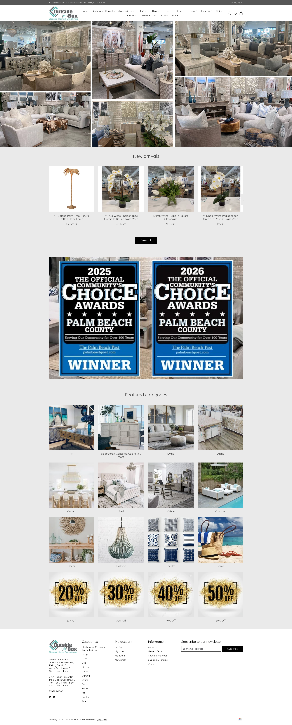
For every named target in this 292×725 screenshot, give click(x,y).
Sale (84, 701)
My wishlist (120, 659)
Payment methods (157, 655)
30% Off (121, 620)
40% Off (171, 620)
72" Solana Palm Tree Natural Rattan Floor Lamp (71, 217)
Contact (152, 664)
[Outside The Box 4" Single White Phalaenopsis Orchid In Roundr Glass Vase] (220, 189)
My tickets (120, 655)
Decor (71, 566)
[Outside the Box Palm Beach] (63, 13)
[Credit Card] (240, 719)
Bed (121, 511)
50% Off (221, 620)
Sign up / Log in (235, 3)
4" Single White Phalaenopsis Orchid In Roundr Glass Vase (220, 217)
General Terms (155, 651)
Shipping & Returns (158, 659)
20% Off (71, 620)
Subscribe (232, 648)
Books (164, 15)
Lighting (121, 566)
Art (155, 15)
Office (219, 11)
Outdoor (220, 511)
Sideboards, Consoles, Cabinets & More (121, 455)
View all (146, 240)
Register (119, 647)
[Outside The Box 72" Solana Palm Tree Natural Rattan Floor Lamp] (71, 189)
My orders (120, 651)
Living (170, 453)
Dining (220, 453)
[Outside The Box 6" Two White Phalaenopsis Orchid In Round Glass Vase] (121, 189)
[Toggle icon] (229, 13)
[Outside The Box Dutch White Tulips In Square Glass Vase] (171, 189)
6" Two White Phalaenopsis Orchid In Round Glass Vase (121, 217)
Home (85, 11)
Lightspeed (102, 719)
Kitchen (71, 511)
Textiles (170, 566)
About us (152, 647)
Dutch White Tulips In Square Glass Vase (170, 217)
